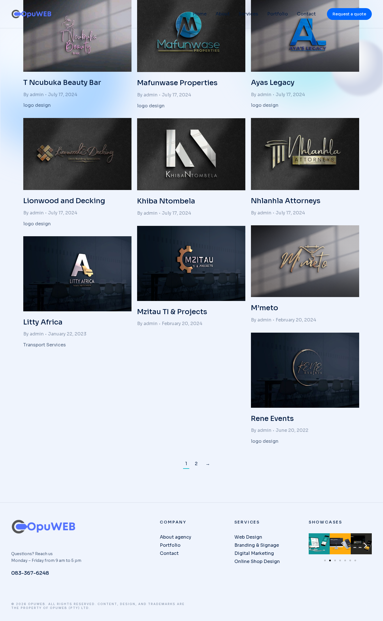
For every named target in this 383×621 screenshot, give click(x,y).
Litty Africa (43, 322)
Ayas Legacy (272, 82)
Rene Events (272, 418)
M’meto (264, 307)
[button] (315, 545)
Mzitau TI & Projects (172, 311)
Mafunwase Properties (177, 82)
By (33, 95)
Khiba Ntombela (166, 201)
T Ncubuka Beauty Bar (62, 82)
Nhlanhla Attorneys (285, 200)
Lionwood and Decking (64, 200)
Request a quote (349, 14)
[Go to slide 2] (330, 560)
